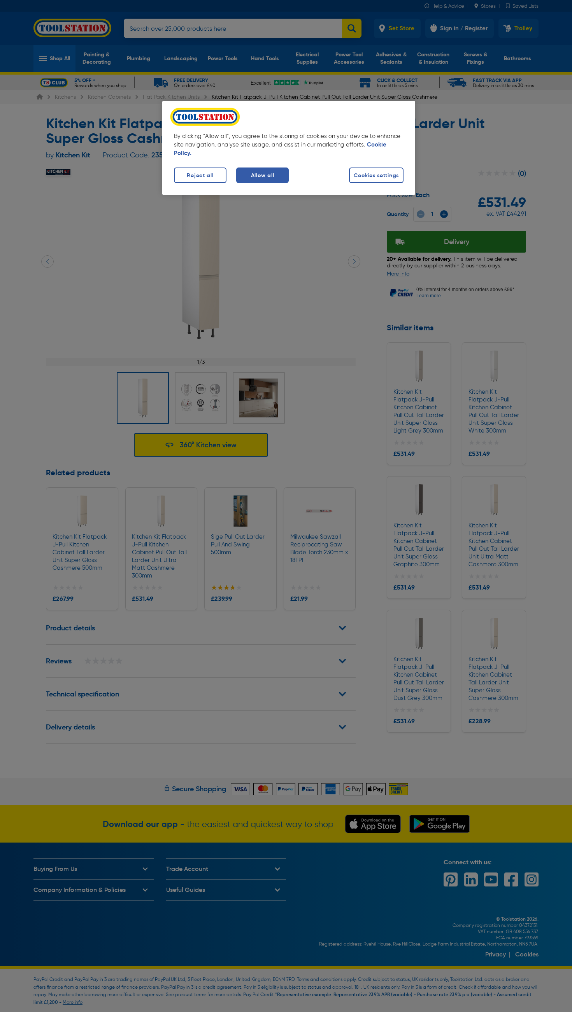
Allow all (262, 175)
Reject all (200, 175)
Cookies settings (376, 175)
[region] (288, 148)
